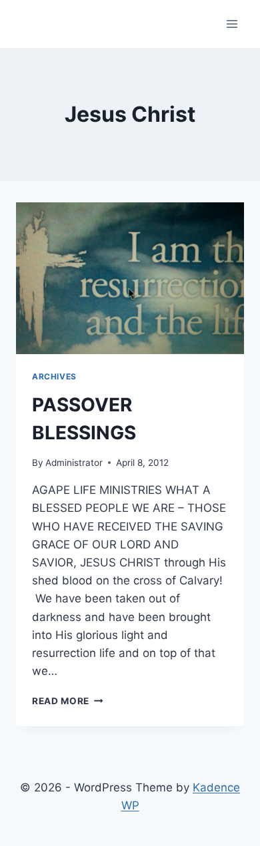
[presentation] (130, 278)
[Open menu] (231, 23)
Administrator (74, 462)
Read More (67, 701)
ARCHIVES (54, 376)
